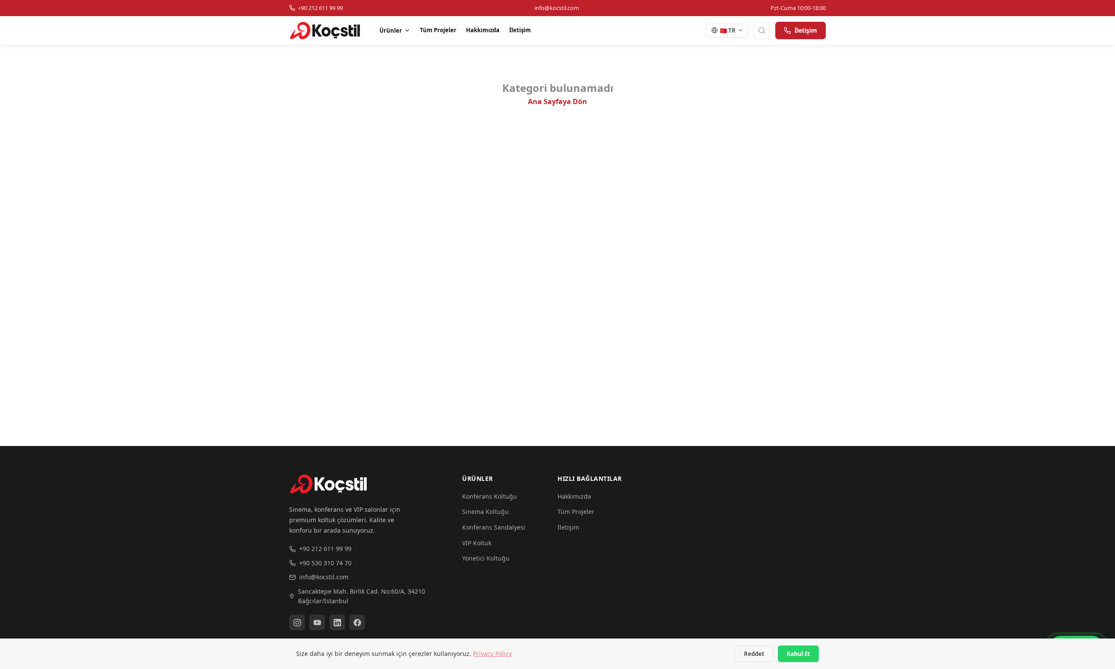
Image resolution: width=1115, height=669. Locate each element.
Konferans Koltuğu (489, 496)
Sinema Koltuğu (485, 511)
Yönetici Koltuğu (486, 558)
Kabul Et (798, 654)
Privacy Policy (492, 653)
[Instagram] (297, 622)
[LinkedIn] (337, 622)
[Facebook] (357, 622)
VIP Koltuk (476, 543)
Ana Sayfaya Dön (557, 101)
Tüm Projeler (438, 30)
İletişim (520, 30)
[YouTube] (317, 622)
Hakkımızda (483, 30)
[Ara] (761, 30)
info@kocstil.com (323, 577)
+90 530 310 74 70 (325, 563)
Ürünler (390, 30)
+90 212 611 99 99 (325, 548)
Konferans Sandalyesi (493, 527)
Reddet (754, 654)
